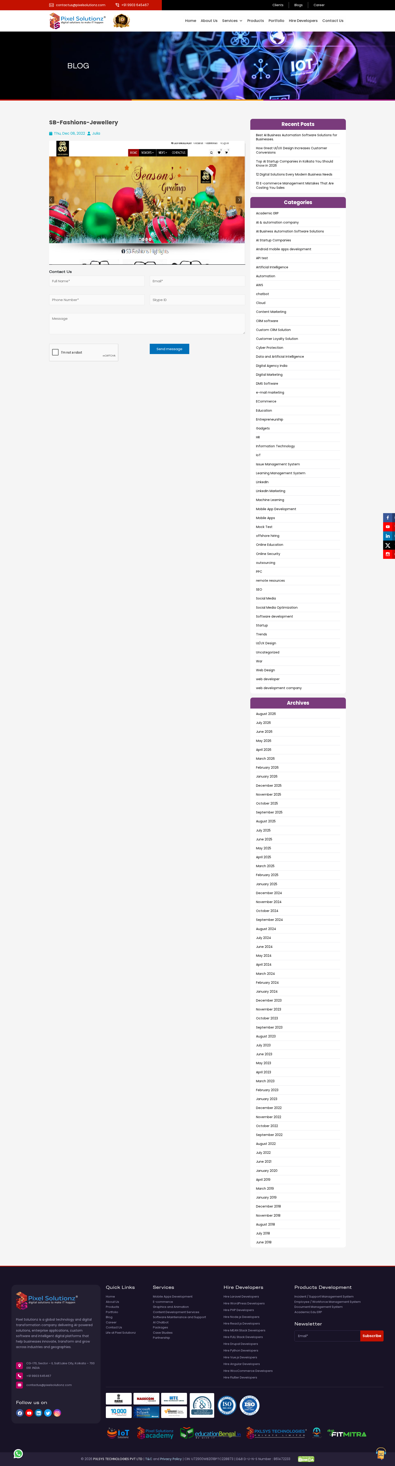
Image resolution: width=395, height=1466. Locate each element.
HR (258, 437)
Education (264, 410)
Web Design (265, 670)
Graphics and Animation (171, 1307)
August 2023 (266, 1036)
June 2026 (264, 731)
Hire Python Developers (241, 1351)
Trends (261, 634)
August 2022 (266, 1143)
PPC (259, 571)
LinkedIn (262, 482)
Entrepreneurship (269, 419)
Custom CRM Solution (273, 330)
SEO (259, 589)
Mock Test (264, 527)
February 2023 (267, 1090)
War (259, 661)
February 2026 (267, 767)
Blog (109, 1317)
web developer (268, 679)
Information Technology (275, 446)
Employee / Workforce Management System (327, 1302)
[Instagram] (57, 1413)
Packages (160, 1327)
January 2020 (267, 1170)
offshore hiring (267, 535)
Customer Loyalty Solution (277, 338)
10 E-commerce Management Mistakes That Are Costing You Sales (295, 185)
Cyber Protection (269, 347)
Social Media (266, 598)
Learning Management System (280, 473)
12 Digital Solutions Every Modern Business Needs (294, 174)
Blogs (298, 5)
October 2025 (267, 803)
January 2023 (266, 1099)
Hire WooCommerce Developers (248, 1371)
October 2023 (267, 1018)
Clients (277, 5)
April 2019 (263, 1179)
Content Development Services (176, 1312)
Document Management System (318, 1307)
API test (262, 258)
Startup (262, 625)
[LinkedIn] (38, 1413)
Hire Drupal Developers (241, 1344)
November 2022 (268, 1117)
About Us (209, 20)
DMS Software (267, 383)
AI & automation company (277, 222)
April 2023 (263, 1072)
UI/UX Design (266, 643)
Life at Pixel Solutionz (121, 1333)
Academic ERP (267, 213)
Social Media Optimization (277, 607)
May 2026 (263, 740)
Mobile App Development (276, 509)
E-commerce (163, 1302)
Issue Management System (278, 464)
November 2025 (268, 794)
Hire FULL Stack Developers (243, 1337)
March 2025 (265, 866)
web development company (279, 688)
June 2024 (264, 946)
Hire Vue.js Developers (240, 1357)
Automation (265, 276)
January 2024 (267, 991)
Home (190, 20)
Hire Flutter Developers (240, 1377)
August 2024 (266, 929)
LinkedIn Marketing (270, 491)
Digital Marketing (269, 374)
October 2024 (267, 911)
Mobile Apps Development (172, 1297)
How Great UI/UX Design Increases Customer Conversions (291, 150)
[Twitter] (48, 1413)
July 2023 (263, 1045)
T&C (148, 1459)
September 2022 (269, 1135)
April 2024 (264, 964)
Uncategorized (267, 652)
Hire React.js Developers (242, 1324)
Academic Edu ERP (308, 1312)
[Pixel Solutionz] (81, 20)
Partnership (161, 1338)
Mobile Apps (265, 518)
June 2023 (264, 1054)
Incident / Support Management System (324, 1297)
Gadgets (263, 428)
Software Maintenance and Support (179, 1317)
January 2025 (266, 884)
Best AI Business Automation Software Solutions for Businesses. (296, 137)
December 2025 (269, 785)
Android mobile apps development (283, 249)
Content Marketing (271, 311)
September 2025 (269, 812)
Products (255, 20)
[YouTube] (29, 1413)
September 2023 (269, 1027)
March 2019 (265, 1188)
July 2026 (263, 722)
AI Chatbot (160, 1322)
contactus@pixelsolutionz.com (49, 1385)
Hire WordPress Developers (244, 1303)
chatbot (262, 294)
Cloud (260, 303)
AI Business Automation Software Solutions (290, 231)
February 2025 (267, 875)
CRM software (267, 321)
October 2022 (267, 1126)
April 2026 (263, 749)
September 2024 (269, 919)
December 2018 (268, 1206)
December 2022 (269, 1108)
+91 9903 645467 (38, 1376)
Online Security (268, 554)
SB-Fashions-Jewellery (83, 122)
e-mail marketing (270, 392)
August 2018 (265, 1224)
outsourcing (265, 562)
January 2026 (267, 776)
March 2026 (265, 758)
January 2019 (266, 1197)
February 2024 (267, 982)
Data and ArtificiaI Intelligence (280, 356)
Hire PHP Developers (239, 1310)
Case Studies (163, 1333)
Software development (274, 616)
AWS (259, 285)
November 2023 (268, 1009)
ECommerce (266, 401)
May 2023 (263, 1063)
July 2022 (263, 1152)
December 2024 (269, 893)
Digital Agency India (271, 365)
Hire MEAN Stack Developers (244, 1330)
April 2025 (263, 857)
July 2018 (263, 1233)
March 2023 (265, 1081)
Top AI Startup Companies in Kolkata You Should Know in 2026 (294, 163)
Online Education (269, 544)
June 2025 (264, 839)
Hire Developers (303, 20)
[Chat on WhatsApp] (18, 1453)
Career (319, 5)
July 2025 (263, 830)
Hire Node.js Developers (241, 1317)
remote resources (270, 580)
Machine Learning (270, 500)
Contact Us (333, 20)
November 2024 (269, 902)
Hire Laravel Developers (241, 1297)
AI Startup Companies (273, 240)
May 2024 (264, 955)
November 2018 (268, 1215)
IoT (258, 455)
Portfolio (276, 20)
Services (230, 20)
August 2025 (266, 821)
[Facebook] (20, 1413)
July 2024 (263, 938)
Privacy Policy (171, 1459)
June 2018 (264, 1242)
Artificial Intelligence (272, 267)
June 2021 (263, 1161)
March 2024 (265, 973)
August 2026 (266, 714)
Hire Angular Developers (242, 1364)
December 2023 (269, 1000)
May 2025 (263, 848)
